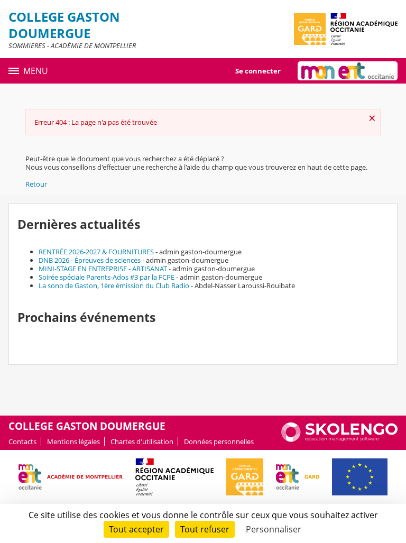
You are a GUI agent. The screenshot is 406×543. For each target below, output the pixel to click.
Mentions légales (73, 441)
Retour (36, 184)
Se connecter (258, 71)
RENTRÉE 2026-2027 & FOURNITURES (96, 251)
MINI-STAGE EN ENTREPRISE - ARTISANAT (103, 268)
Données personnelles (219, 441)
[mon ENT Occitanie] (348, 71)
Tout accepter (136, 529)
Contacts (22, 441)
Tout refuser (204, 529)
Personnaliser (273, 529)
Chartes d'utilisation (141, 441)
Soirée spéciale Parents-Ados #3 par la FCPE (106, 277)
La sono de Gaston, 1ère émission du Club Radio (114, 285)
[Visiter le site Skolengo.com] (339, 439)
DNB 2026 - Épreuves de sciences (90, 260)
